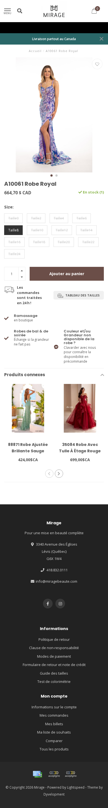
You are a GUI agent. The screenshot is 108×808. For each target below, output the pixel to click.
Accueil (35, 51)
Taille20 (64, 242)
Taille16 (14, 242)
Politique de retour (54, 639)
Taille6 (81, 218)
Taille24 (14, 254)
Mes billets (54, 723)
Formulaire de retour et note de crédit (54, 664)
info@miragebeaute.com (56, 581)
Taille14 (86, 230)
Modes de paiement (54, 656)
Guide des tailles (54, 673)
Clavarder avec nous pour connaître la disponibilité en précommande (80, 346)
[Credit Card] (37, 774)
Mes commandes (54, 715)
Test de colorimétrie (54, 681)
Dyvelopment (54, 794)
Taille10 (37, 230)
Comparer (54, 740)
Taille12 (62, 230)
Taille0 (13, 218)
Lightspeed (75, 787)
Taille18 (39, 242)
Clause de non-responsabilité (54, 647)
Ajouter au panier (66, 273)
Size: (9, 207)
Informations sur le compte (54, 706)
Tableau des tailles (82, 295)
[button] (51, 175)
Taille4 (59, 218)
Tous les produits (54, 749)
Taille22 (88, 242)
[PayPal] (71, 774)
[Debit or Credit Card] (54, 774)
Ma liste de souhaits (54, 732)
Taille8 (13, 230)
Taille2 (36, 218)
